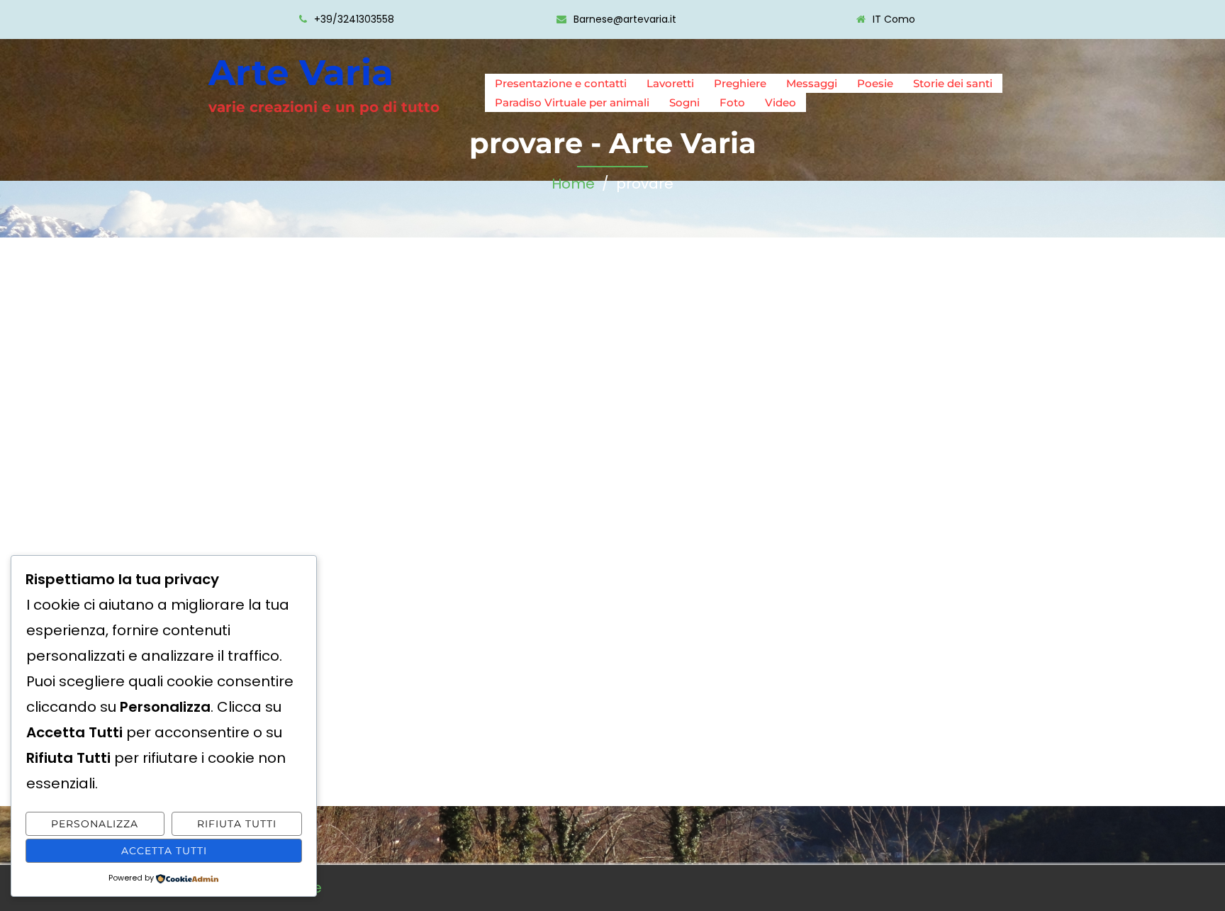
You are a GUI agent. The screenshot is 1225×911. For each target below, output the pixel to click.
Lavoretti (670, 83)
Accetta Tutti (164, 850)
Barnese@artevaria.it (625, 19)
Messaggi (811, 83)
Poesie (875, 83)
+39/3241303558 (354, 19)
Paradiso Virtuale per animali (572, 102)
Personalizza (94, 823)
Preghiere (740, 83)
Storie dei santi (952, 83)
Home (573, 184)
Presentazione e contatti (561, 83)
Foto (732, 102)
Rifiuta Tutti (236, 823)
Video (780, 102)
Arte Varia (300, 72)
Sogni (684, 102)
